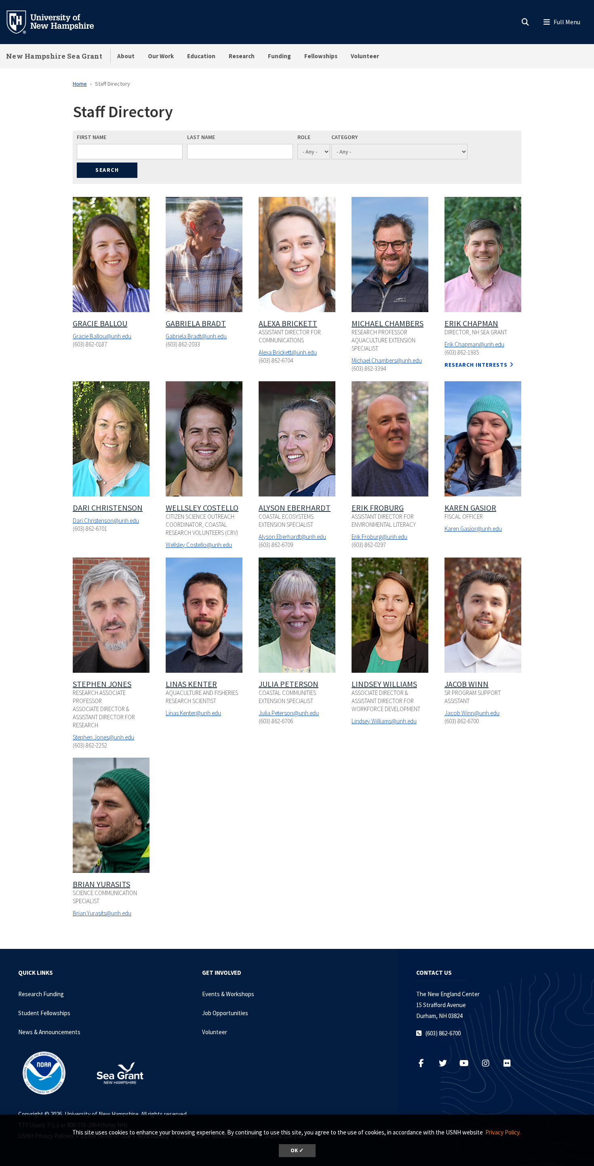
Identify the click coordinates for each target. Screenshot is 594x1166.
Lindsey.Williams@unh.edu (384, 721)
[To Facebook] (425, 1063)
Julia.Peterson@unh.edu (289, 713)
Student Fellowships (44, 1013)
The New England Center (448, 994)
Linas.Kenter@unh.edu (193, 713)
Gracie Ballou (100, 323)
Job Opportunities (225, 1013)
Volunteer (365, 56)
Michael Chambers (387, 323)
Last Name (201, 137)
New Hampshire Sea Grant (54, 56)
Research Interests (476, 364)
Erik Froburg (378, 508)
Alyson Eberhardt (295, 508)
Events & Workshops (228, 994)
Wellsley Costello (202, 508)
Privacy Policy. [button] (502, 1132)
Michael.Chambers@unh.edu (387, 360)
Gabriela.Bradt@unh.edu (196, 336)
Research (242, 56)
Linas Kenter (191, 684)
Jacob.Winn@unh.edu (471, 713)
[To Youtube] (468, 1063)
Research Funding (41, 994)
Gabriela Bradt (196, 323)
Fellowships (320, 56)
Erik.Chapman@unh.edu (474, 344)
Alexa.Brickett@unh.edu (288, 352)
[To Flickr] (510, 1063)
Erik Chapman (471, 323)
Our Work (161, 56)
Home (80, 83)
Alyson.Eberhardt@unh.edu (292, 537)
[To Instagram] (489, 1063)
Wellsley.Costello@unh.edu (199, 545)
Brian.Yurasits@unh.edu (102, 913)
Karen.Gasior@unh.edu (473, 528)
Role (303, 137)
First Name (91, 137)
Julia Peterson (288, 684)
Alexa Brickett (288, 323)
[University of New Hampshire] (56, 21)
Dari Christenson (108, 508)
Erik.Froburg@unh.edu (379, 537)
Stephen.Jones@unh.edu (103, 737)
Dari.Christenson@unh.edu (106, 520)
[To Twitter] (447, 1063)
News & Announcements (49, 1032)
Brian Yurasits (101, 884)
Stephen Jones (102, 684)
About (126, 56)
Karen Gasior (470, 508)
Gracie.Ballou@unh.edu (102, 336)
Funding (279, 56)
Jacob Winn (466, 684)
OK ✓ (297, 1150)
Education (201, 56)
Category (344, 137)
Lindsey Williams (384, 684)
